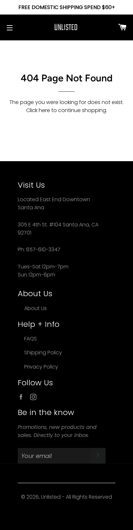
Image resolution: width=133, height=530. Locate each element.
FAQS (30, 338)
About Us (35, 308)
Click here (38, 110)
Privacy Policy (41, 366)
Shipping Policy (43, 352)
